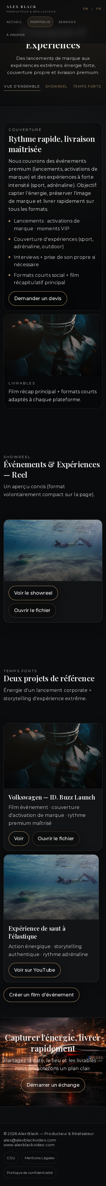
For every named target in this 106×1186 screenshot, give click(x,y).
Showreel (56, 86)
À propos (15, 35)
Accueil (14, 22)
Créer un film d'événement (41, 995)
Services (67, 22)
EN (86, 9)
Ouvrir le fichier (32, 610)
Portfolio (40, 22)
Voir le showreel (33, 593)
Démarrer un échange (53, 1085)
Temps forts (87, 86)
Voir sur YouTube (34, 970)
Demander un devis (38, 298)
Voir (19, 838)
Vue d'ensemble (22, 86)
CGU (11, 1158)
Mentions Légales (39, 1158)
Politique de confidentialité (30, 1172)
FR (98, 9)
